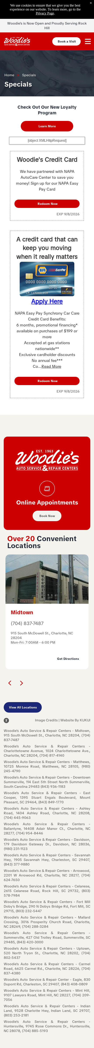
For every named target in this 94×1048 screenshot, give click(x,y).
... (49, 366)
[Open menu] (88, 41)
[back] (10, 683)
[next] (21, 683)
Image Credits (46, 720)
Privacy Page (45, 13)
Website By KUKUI (75, 720)
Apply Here (47, 301)
